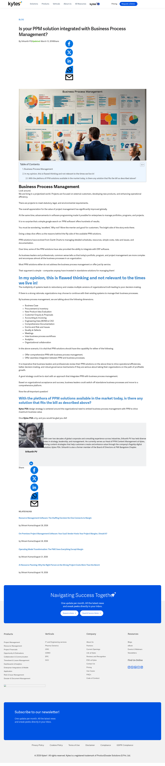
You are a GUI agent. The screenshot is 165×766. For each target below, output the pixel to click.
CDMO (47, 653)
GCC (47, 660)
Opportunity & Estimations (14, 653)
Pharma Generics (52, 646)
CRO (47, 649)
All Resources (80, 4)
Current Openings (93, 649)
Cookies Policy (56, 745)
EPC (47, 656)
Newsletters (132, 653)
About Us (67, 4)
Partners (89, 646)
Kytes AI (95, 3)
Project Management (12, 642)
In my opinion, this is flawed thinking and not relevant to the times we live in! (59, 174)
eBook (130, 646)
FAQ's (88, 675)
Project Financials (10, 649)
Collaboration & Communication (16, 657)
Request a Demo (128, 4)
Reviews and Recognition (96, 656)
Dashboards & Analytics (13, 664)
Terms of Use (74, 745)
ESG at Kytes (91, 660)
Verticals (56, 4)
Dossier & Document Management (17, 678)
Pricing (114, 4)
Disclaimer (90, 745)
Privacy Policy (38, 745)
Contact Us (90, 664)
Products (45, 4)
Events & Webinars (135, 649)
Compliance (105, 745)
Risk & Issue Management (14, 675)
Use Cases (90, 671)
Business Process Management (38, 169)
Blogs (130, 642)
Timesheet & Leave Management (16, 660)
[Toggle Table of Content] (141, 165)
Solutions (34, 4)
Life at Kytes (91, 653)
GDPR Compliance (125, 745)
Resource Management (13, 646)
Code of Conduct (92, 678)
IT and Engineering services (56, 642)
